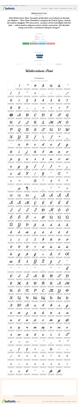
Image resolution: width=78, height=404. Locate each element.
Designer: (37, 39)
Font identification (63, 8)
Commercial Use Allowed (42, 41)
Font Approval (63, 401)
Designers (51, 8)
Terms (43, 401)
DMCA (51, 401)
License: (34, 41)
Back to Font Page (51, 43)
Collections (56, 8)
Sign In (3, 5)
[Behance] (17, 402)
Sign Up (7, 5)
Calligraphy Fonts (40, 55)
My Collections (19, 5)
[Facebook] (19, 402)
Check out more (34, 43)
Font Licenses (56, 401)
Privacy (47, 401)
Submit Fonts (24, 5)
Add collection (42, 43)
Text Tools (70, 8)
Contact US (69, 401)
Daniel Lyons (41, 15)
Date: (37, 36)
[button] (75, 8)
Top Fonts (74, 401)
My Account (12, 5)
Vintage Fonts (39, 57)
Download (26, 43)
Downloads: (38, 37)
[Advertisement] (39, 387)
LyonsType (43, 39)
